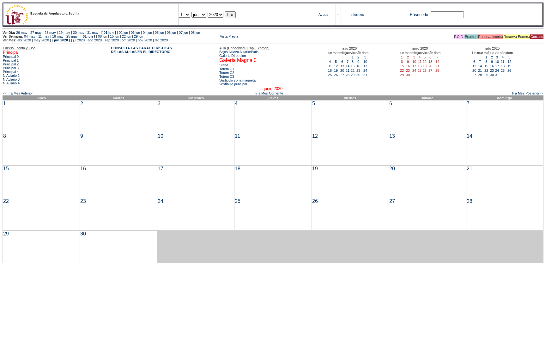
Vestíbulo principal (233, 84)
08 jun (195, 32)
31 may (93, 32)
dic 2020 (161, 40)
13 (342, 66)
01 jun (109, 32)
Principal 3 (11, 68)
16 (358, 66)
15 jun (114, 36)
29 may (64, 32)
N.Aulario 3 (11, 79)
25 (330, 75)
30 (358, 75)
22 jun (126, 36)
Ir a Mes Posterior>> (527, 93)
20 (342, 70)
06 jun (171, 32)
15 (353, 66)
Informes (357, 14)
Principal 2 (11, 64)
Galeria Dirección (232, 56)
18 (330, 70)
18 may (58, 36)
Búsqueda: (419, 14)
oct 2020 (128, 40)
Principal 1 (11, 60)
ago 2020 (95, 40)
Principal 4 (11, 72)
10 (365, 62)
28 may (50, 32)
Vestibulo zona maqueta (237, 80)
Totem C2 (226, 73)
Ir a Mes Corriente (269, 93)
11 (330, 66)
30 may (78, 32)
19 (336, 70)
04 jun (147, 32)
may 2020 (41, 40)
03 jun (135, 32)
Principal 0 (11, 56)
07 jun (183, 32)
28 (347, 75)
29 (353, 75)
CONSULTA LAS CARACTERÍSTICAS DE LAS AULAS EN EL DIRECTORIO (141, 50)
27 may (36, 32)
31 (365, 75)
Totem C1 (226, 69)
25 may (72, 36)
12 (336, 66)
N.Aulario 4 (11, 83)
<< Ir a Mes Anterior (18, 93)
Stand (223, 65)
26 (336, 75)
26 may (21, 32)
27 (342, 75)
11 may (43, 36)
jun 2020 (61, 40)
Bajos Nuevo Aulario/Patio (238, 52)
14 (347, 66)
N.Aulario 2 (11, 75)
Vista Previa (191, 36)
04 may (29, 36)
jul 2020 (79, 40)
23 (358, 70)
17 (365, 66)
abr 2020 (24, 40)
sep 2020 (112, 40)
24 (365, 70)
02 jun (123, 32)
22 (353, 70)
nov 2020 (145, 40)
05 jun (159, 32)
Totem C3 (226, 76)
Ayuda (323, 14)
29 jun (138, 36)
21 (347, 70)
